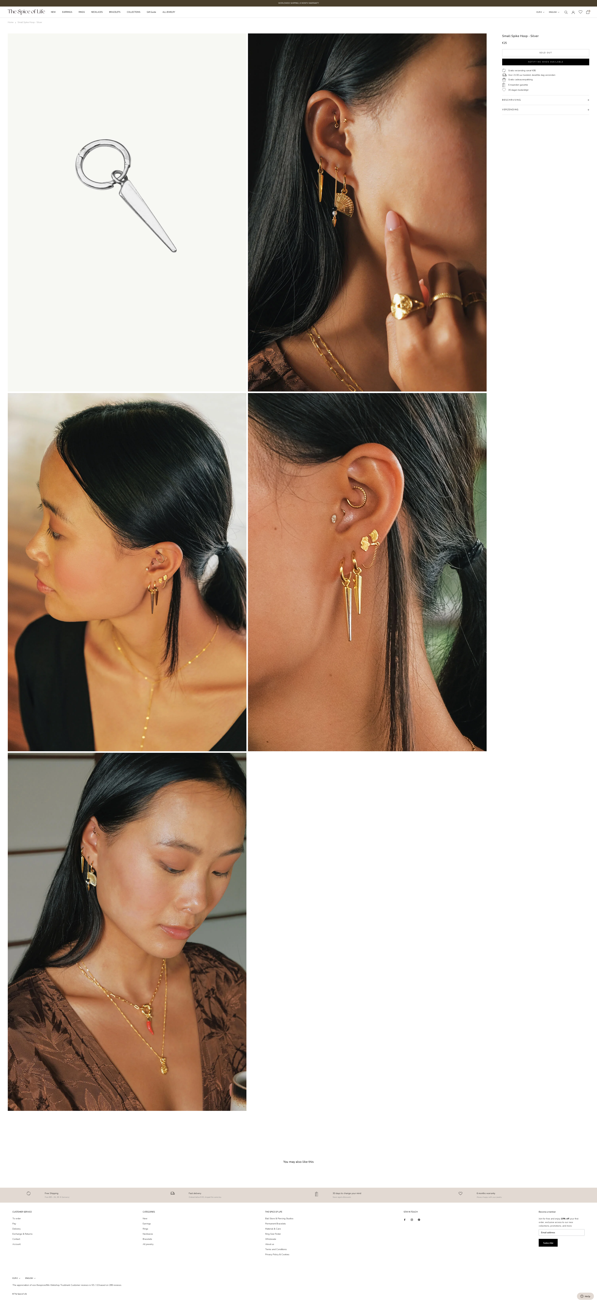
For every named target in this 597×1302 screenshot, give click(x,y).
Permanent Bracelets (275, 1223)
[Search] (566, 12)
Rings (145, 1228)
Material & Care (273, 1228)
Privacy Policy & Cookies (277, 1254)
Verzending (510, 109)
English (553, 12)
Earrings (147, 1223)
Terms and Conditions (276, 1249)
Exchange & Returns (22, 1233)
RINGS (82, 12)
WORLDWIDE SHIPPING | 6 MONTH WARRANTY (298, 3)
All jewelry (148, 1244)
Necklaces (148, 1233)
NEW (53, 12)
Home (11, 22)
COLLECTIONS (133, 12)
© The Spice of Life (19, 1294)
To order (16, 1218)
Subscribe (548, 1243)
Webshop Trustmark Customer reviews (69, 1285)
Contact (16, 1239)
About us (269, 1244)
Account (16, 1244)
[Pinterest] (419, 1219)
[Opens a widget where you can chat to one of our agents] (585, 1296)
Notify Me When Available (545, 62)
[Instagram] (412, 1219)
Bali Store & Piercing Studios (279, 1218)
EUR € (539, 12)
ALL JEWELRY (168, 12)
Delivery (16, 1228)
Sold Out (545, 52)
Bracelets (147, 1239)
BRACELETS (114, 12)
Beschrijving (511, 100)
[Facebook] (405, 1219)
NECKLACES (97, 12)
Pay (14, 1223)
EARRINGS (67, 12)
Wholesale (270, 1239)
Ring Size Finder (273, 1233)
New (145, 1218)
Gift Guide (151, 12)
